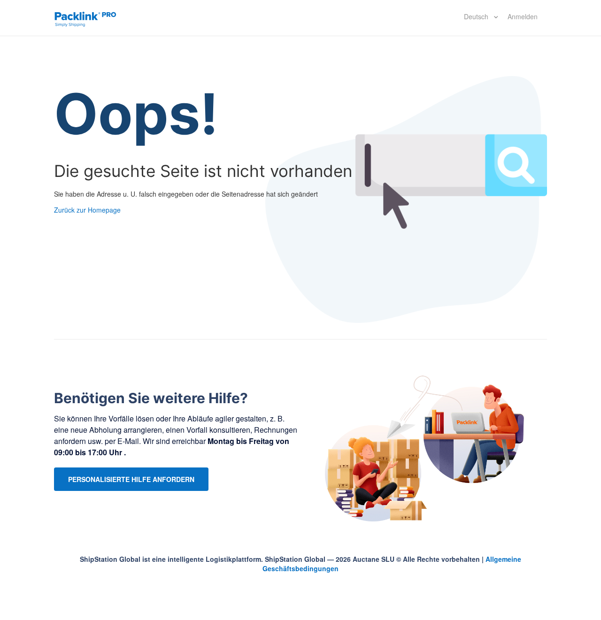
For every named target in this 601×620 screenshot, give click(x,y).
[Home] (85, 18)
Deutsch (477, 16)
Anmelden (523, 16)
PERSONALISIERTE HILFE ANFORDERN (131, 479)
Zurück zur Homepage (87, 209)
